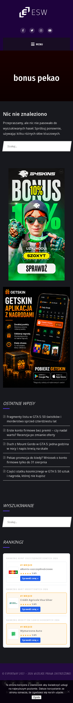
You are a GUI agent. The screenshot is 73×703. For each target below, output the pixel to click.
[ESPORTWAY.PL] (34, 12)
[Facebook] (23, 30)
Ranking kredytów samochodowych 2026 (32, 620)
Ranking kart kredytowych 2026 (27, 589)
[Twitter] (32, 30)
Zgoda (36, 697)
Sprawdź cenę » (30, 578)
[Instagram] (41, 30)
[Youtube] (50, 30)
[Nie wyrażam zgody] (68, 691)
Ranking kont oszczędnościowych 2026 (32, 558)
